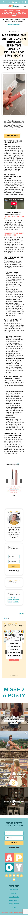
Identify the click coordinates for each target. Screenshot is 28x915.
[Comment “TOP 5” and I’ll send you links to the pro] (14, 717)
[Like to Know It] (19, 2)
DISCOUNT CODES (14, 904)
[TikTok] (9, 2)
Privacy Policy (14, 912)
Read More (15, 660)
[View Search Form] (25, 2)
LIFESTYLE (14, 893)
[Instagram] (13, 2)
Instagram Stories (12, 24)
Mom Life (18, 24)
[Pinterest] (6, 2)
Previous (21, 613)
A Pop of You (7, 912)
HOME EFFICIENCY (14, 897)
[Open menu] (25, 6)
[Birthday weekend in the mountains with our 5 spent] (14, 745)
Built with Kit (14, 570)
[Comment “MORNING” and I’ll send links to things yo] (14, 801)
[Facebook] (3, 2)
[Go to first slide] (21, 481)
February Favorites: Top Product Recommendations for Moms (14, 650)
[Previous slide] (7, 481)
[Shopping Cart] (22, 6)
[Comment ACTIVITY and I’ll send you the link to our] (14, 773)
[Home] (3, 19)
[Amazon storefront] (22, 2)
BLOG (14, 907)
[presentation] (14, 636)
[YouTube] (16, 2)
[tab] (13, 495)
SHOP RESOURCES (14, 900)
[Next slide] (22, 652)
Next (5, 618)
